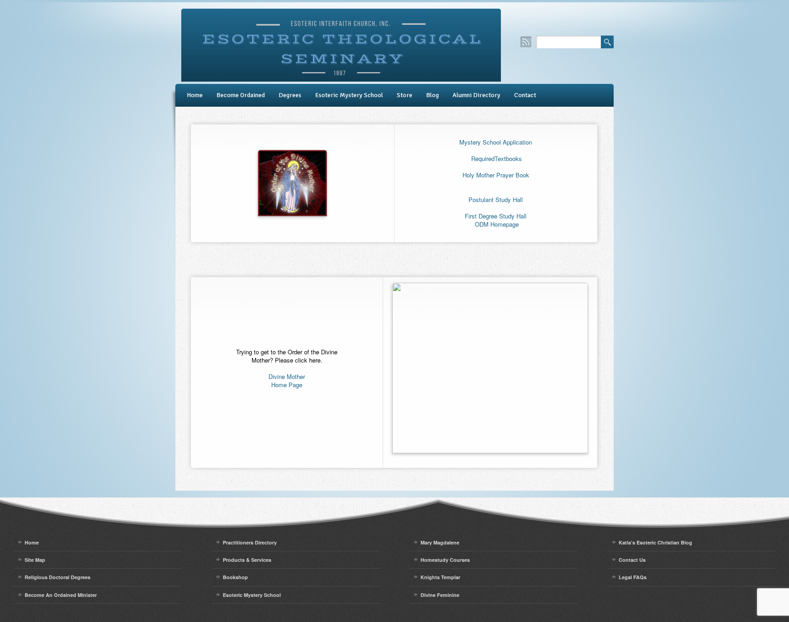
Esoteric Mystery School (349, 95)
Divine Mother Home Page (286, 380)
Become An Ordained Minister (61, 594)
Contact (525, 95)
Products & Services (247, 559)
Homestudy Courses (445, 559)
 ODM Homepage (496, 224)
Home (195, 95)
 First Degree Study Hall (495, 216)
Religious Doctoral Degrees (57, 577)
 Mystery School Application (495, 142)
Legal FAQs (633, 577)
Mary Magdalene (440, 542)
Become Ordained (240, 95)
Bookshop (235, 577)
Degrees (290, 95)
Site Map (35, 559)
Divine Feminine (440, 594)
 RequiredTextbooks (495, 158)
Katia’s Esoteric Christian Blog (655, 542)
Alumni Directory (476, 95)
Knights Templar (440, 577)
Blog (432, 95)
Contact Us (632, 559)
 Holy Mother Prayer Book (496, 175)
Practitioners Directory (250, 542)
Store (404, 95)
